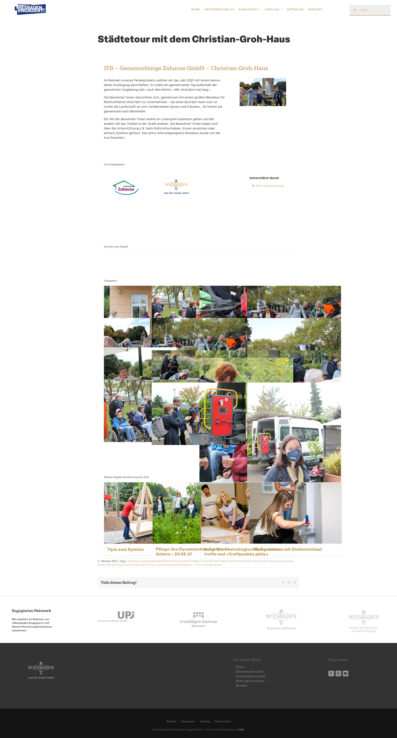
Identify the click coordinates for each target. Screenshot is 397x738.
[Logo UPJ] (115, 604)
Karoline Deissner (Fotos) (138, 565)
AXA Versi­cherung (269, 186)
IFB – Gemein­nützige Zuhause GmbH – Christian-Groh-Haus (186, 67)
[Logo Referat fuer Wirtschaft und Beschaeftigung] (363, 608)
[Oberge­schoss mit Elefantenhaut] (296, 513)
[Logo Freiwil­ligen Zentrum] (198, 604)
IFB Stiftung (114, 565)
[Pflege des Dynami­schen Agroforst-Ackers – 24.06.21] (199, 512)
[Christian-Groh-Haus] (125, 180)
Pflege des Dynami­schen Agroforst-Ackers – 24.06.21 (193, 551)
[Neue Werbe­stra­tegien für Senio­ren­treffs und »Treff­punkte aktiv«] (247, 513)
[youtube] (345, 673)
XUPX (241, 729)
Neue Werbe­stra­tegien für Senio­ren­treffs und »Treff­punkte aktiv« (242, 551)
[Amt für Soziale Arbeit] (176, 180)
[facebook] (331, 673)
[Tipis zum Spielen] (150, 513)
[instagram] (338, 673)
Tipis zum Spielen (125, 549)
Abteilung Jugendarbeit (141, 561)
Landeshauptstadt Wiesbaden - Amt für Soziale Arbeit (189, 565)
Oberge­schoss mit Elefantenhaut (287, 549)
